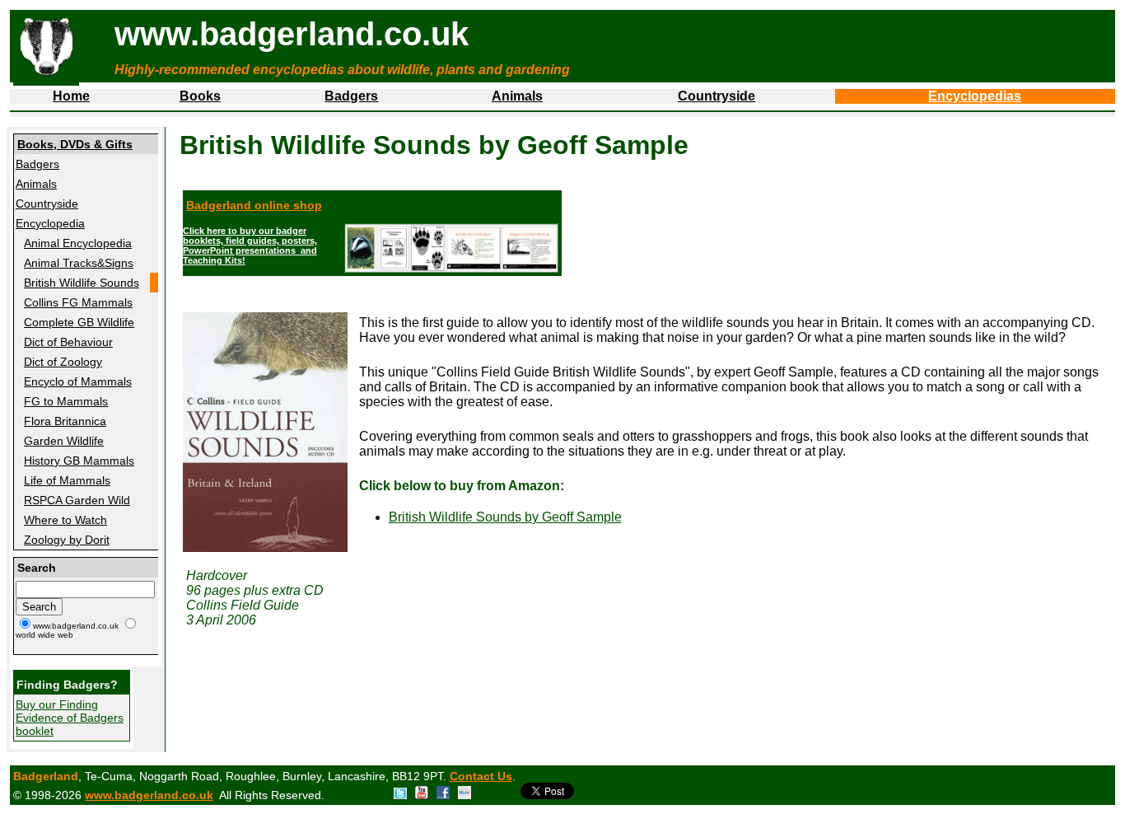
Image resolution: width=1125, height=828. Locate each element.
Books (200, 96)
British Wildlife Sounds (81, 282)
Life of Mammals (67, 480)
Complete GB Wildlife (79, 322)
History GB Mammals (79, 460)
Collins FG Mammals (78, 302)
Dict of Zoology (63, 361)
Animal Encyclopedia (78, 243)
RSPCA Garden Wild (77, 500)
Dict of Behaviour (68, 342)
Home (71, 96)
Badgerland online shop (254, 205)
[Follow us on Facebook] (443, 795)
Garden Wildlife (64, 440)
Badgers (351, 96)
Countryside (716, 96)
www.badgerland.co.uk (149, 795)
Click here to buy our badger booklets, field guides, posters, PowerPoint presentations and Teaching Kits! (250, 245)
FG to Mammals (66, 401)
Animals (517, 96)
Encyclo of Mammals (78, 381)
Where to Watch (65, 519)
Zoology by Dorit (67, 539)
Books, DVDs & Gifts (75, 144)
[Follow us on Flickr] (464, 795)
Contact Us (481, 776)
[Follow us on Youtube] (421, 795)
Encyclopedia (50, 223)
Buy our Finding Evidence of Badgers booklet (70, 717)
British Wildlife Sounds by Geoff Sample (505, 517)
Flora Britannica (65, 421)
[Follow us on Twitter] (400, 795)
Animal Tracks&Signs (78, 262)
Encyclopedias (974, 96)
